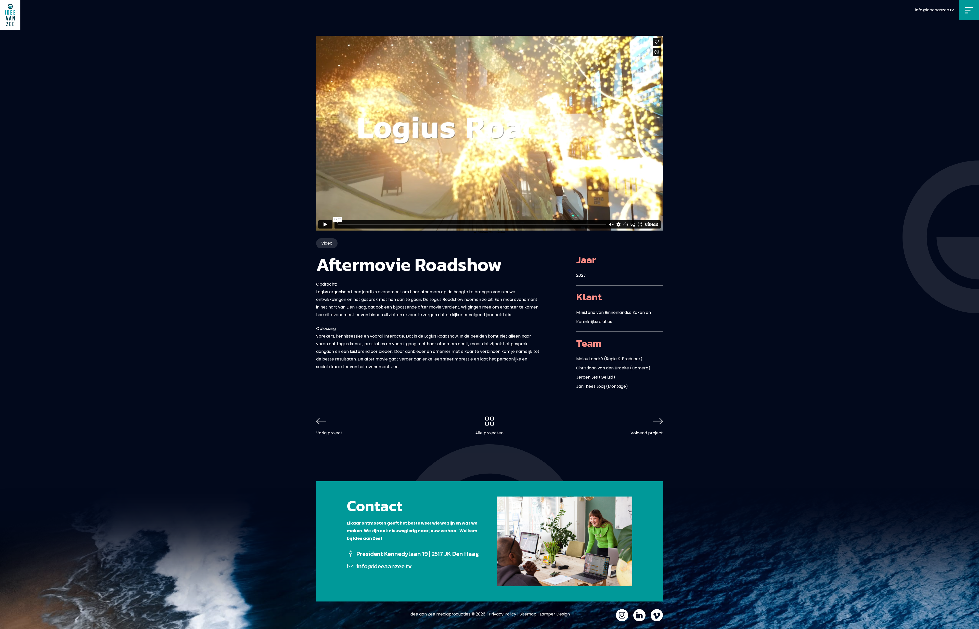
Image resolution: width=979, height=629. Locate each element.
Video (326, 243)
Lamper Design (555, 614)
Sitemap (528, 614)
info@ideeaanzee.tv (934, 9)
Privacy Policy (502, 614)
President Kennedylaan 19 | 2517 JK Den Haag (417, 553)
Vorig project (329, 433)
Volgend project (646, 433)
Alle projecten (489, 433)
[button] (969, 10)
